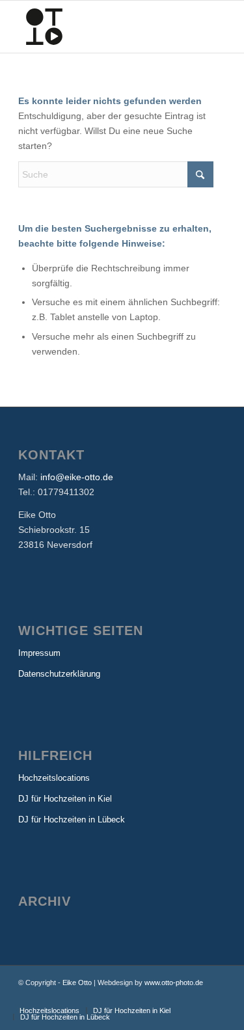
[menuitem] (49, 1010)
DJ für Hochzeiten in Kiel (65, 799)
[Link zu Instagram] (216, 997)
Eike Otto (77, 982)
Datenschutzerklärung (59, 674)
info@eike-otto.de (76, 477)
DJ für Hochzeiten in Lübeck (71, 819)
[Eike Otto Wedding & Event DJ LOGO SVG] (101, 27)
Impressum (39, 653)
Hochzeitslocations (54, 778)
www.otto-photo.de (173, 982)
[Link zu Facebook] (196, 997)
